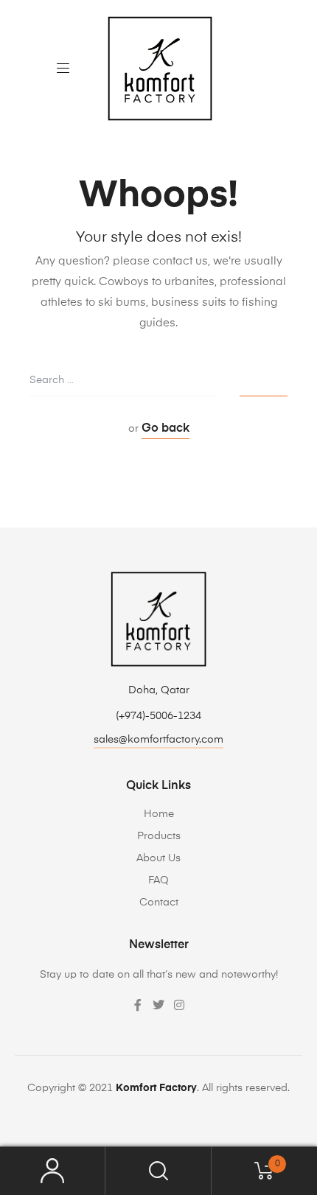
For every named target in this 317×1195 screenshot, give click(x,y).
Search (158, 1171)
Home (159, 814)
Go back (165, 429)
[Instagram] (179, 1005)
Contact (158, 902)
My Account (52, 1171)
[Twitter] (158, 1005)
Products (159, 836)
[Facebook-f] (138, 1005)
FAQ (158, 880)
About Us (158, 858)
